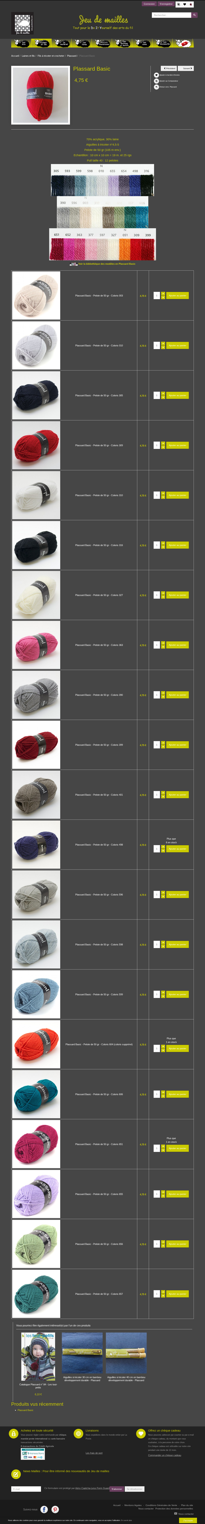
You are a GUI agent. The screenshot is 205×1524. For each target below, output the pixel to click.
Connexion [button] (149, 4)
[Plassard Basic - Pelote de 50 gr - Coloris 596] (36, 894)
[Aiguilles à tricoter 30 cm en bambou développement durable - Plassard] (82, 1352)
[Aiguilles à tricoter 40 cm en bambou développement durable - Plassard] (126, 1352)
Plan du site (187, 1505)
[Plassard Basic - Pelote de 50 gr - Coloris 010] (36, 345)
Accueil (15, 55)
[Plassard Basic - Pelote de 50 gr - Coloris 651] (36, 1144)
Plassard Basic (25, 1410)
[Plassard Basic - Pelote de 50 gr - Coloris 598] (36, 944)
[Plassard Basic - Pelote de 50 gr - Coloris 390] (36, 695)
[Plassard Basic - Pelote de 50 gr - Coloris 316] (36, 545)
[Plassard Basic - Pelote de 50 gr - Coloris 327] (36, 595)
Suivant (188, 69)
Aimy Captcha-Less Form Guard (92, 1488)
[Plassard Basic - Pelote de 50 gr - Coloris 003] (36, 295)
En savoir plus (126, 1520)
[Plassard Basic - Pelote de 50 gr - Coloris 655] (36, 1194)
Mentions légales (133, 1505)
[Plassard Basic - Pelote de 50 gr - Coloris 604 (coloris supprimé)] (36, 1044)
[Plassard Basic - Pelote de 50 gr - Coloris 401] (36, 795)
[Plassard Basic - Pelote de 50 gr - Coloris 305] (36, 395)
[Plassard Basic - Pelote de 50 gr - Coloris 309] (36, 445)
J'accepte (188, 1520)
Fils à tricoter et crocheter (51, 55)
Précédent (171, 69)
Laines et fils (28, 55)
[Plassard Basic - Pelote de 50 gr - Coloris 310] (36, 495)
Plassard (71, 55)
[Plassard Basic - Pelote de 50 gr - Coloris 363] (36, 645)
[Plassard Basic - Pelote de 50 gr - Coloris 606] (36, 1094)
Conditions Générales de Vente (161, 1505)
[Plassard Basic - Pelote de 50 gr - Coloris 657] (36, 1294)
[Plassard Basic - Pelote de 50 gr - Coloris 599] (36, 994)
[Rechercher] (194, 15)
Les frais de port (94, 1453)
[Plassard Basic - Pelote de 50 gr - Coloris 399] (36, 745)
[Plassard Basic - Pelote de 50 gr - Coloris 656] (36, 1244)
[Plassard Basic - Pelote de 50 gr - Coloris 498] (36, 845)
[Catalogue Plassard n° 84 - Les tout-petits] (38, 1356)
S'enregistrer (166, 4)
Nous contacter (146, 1508)
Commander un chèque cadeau (164, 1455)
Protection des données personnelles (174, 1508)
